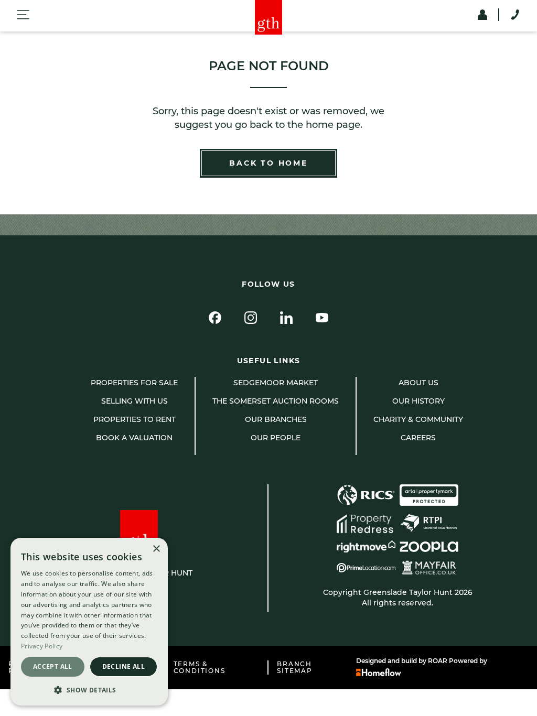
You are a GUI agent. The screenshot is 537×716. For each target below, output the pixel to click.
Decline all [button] (123, 666)
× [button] (156, 549)
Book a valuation (134, 437)
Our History (418, 401)
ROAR (437, 661)
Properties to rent (134, 419)
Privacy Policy (41, 646)
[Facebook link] (215, 317)
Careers (418, 437)
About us (418, 382)
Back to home (268, 163)
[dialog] (89, 622)
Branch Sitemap (295, 667)
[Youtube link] (322, 317)
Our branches (276, 419)
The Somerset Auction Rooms (275, 401)
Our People (275, 437)
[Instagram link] (250, 317)
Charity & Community (418, 419)
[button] (89, 689)
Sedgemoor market (275, 382)
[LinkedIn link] (286, 317)
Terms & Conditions (199, 667)
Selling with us (134, 401)
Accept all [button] (52, 666)
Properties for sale (134, 382)
